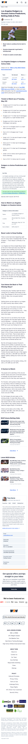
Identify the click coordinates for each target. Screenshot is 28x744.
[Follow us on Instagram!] (15, 623)
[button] (26, 2)
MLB (6, 6)
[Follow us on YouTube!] (12, 623)
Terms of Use (14, 681)
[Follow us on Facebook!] (5, 623)
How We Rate (14, 660)
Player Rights (14, 687)
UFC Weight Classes (14, 635)
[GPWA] (9, 710)
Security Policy (14, 692)
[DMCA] (6, 701)
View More (13, 450)
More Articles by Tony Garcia (10, 528)
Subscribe (14, 589)
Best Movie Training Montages (14, 641)
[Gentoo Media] (8, 706)
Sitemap (14, 668)
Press (14, 665)
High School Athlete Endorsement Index (14, 643)
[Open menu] (25, 2)
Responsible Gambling (14, 662)
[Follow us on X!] (8, 623)
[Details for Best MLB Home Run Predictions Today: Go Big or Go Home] (5, 471)
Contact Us (14, 654)
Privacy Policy (14, 679)
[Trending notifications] (17, 2)
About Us (14, 652)
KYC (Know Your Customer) (14, 689)
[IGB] (21, 701)
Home (2, 6)
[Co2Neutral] (18, 710)
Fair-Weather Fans (14, 638)
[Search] (21, 2)
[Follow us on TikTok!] (23, 623)
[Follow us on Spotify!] (19, 623)
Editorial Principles (14, 676)
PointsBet (4, 193)
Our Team (14, 657)
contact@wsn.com (8, 535)
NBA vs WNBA (14, 633)
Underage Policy (14, 684)
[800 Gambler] (19, 706)
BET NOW (14, 79)
